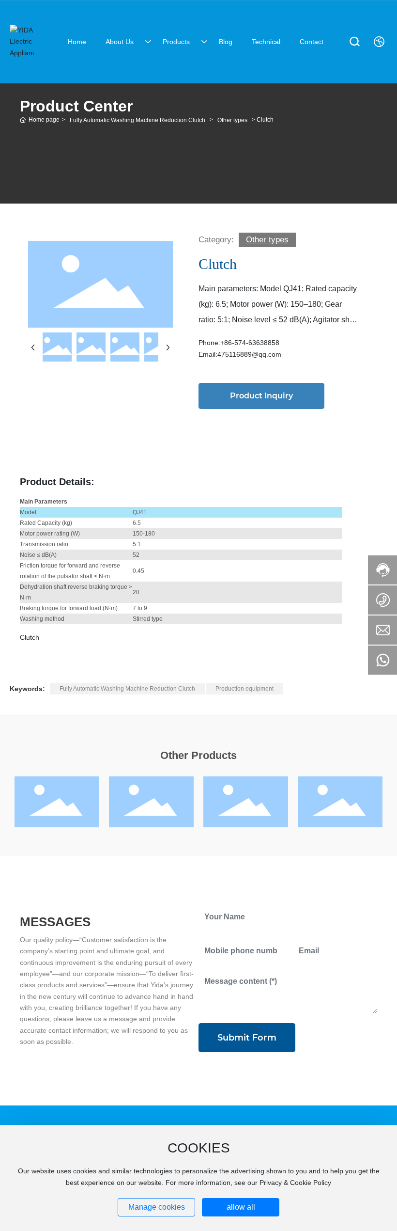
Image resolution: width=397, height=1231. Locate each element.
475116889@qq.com (249, 354)
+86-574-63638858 (249, 343)
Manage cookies (156, 1207)
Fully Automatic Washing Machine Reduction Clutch (137, 120)
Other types (232, 120)
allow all (241, 1207)
